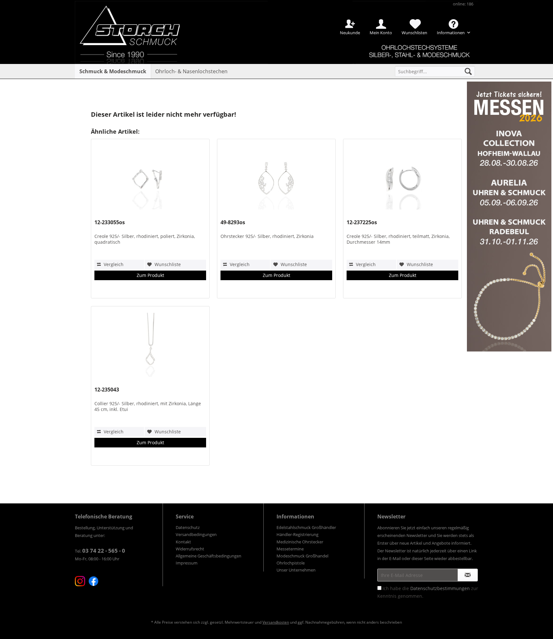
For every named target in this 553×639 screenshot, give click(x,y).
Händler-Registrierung (297, 534)
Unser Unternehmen (296, 570)
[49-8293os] (276, 179)
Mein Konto (381, 33)
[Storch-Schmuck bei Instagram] (80, 581)
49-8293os (232, 222)
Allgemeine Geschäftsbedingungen (208, 556)
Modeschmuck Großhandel (302, 556)
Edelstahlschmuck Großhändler (306, 527)
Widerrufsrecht (190, 549)
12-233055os (109, 222)
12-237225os (362, 222)
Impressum (186, 563)
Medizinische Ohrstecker (299, 542)
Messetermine (290, 549)
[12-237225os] (402, 179)
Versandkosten (275, 622)
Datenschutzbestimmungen (440, 588)
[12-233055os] (150, 179)
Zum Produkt (150, 275)
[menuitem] (435, 71)
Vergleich (113, 264)
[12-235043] (150, 346)
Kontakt (183, 542)
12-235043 (106, 389)
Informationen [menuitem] (451, 33)
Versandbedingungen (196, 534)
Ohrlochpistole (290, 563)
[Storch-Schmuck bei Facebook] (93, 581)
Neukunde (350, 33)
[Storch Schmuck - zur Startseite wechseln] (135, 23)
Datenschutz (188, 527)
